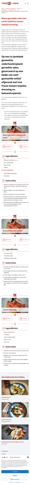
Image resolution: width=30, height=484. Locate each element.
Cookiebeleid (11, 482)
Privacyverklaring (18, 482)
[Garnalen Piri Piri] (15, 387)
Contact (3, 453)
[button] (28, 457)
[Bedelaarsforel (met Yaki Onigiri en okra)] (15, 432)
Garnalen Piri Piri (6, 397)
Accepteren (15, 471)
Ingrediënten (8, 146)
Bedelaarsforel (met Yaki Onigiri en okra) (12, 442)
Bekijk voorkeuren (15, 479)
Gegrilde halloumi (6, 419)
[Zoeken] (25, 3)
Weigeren (15, 475)
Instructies (25, 146)
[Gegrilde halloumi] (15, 409)
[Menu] (28, 3)
